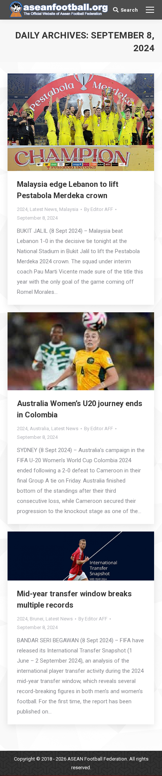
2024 (22, 209)
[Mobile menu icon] (149, 9)
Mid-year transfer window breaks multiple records (74, 599)
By (98, 209)
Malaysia (68, 209)
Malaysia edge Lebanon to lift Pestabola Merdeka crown (67, 190)
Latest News (43, 209)
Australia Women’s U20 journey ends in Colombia (79, 409)
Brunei (36, 619)
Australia (39, 428)
